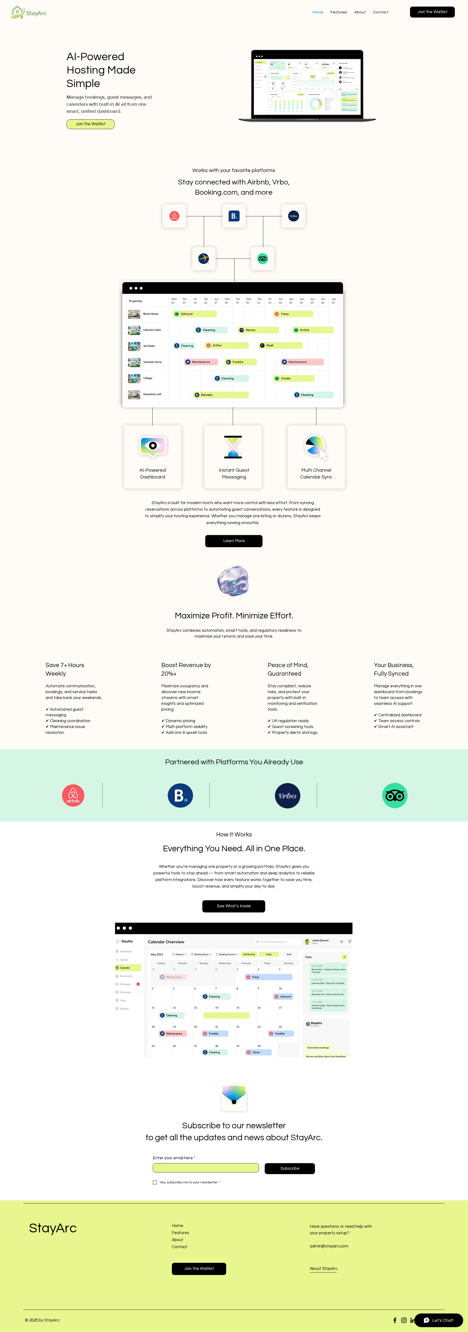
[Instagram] (404, 1320)
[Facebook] (395, 1320)
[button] (432, 12)
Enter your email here (174, 1158)
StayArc (53, 1228)
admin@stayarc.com (329, 1246)
